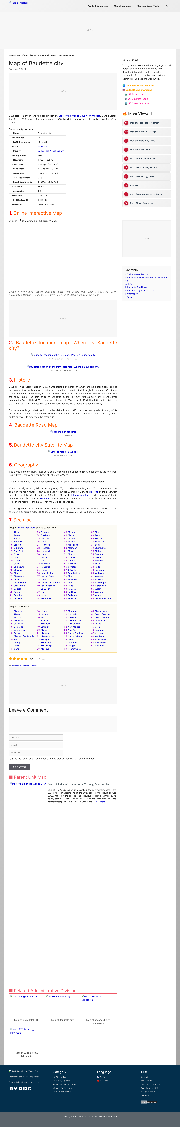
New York (73, 630)
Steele (98, 557)
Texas (98, 623)
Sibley (98, 551)
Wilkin (98, 589)
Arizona (17, 617)
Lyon (43, 595)
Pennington (74, 573)
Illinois (44, 611)
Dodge (17, 592)
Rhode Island (101, 611)
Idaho (16, 649)
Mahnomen (46, 598)
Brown (17, 554)
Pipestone (73, 579)
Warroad (93, 492)
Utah (97, 626)
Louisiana (46, 626)
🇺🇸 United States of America (137, 90)
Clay (16, 573)
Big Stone (18, 548)
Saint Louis (100, 541)
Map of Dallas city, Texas (142, 176)
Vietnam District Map (62, 1092)
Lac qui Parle (47, 576)
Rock (97, 535)
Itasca (44, 557)
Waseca (99, 579)
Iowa (43, 617)
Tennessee (100, 620)
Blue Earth (19, 551)
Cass (16, 563)
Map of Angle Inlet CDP (26, 1020)
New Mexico (74, 626)
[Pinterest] (29, 1089)
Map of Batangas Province (142, 158)
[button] (167, 6)
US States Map (59, 1077)
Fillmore (45, 532)
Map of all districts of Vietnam (144, 123)
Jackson (45, 560)
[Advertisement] (90, 30)
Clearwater (19, 576)
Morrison (72, 548)
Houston (45, 548)
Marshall (72, 532)
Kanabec (45, 563)
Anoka (17, 535)
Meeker (71, 541)
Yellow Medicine (103, 598)
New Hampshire (76, 620)
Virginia (99, 633)
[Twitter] (16, 1089)
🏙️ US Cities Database (137, 103)
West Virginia (101, 639)
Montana (72, 611)
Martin (71, 535)
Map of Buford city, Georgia (143, 132)
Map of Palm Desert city (141, 203)
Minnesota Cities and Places (60, 55)
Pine (70, 576)
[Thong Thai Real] (26, 5)
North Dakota (75, 636)
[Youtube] (20, 1089)
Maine (44, 630)
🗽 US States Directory (137, 94)
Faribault (18, 598)
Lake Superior (48, 585)
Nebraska (73, 614)
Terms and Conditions (150, 1084)
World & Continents (98, 6)
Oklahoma (73, 642)
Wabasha (99, 573)
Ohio (70, 639)
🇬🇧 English (101, 1077)
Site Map (145, 1095)
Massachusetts (48, 636)
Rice (97, 532)
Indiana (44, 614)
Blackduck (45, 498)
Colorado (18, 626)
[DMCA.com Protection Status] (149, 1103)
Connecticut (20, 630)
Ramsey (72, 589)
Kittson (44, 570)
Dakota (17, 589)
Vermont (99, 630)
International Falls (80, 495)
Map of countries (122, 6)
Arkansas (18, 620)
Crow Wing (19, 585)
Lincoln (44, 592)
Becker (17, 538)
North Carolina (75, 633)
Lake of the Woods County (73, 115)
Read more (100, 801)
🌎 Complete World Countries (138, 85)
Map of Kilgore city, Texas (142, 140)
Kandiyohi (46, 566)
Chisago (18, 570)
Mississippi (46, 645)
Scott (97, 544)
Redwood (72, 595)
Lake (43, 579)
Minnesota (94, 115)
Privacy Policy (147, 1081)
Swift (97, 563)
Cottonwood (20, 582)
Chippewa (19, 566)
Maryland (45, 633)
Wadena (99, 576)
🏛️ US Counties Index (136, 99)
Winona (99, 592)
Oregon (72, 645)
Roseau (99, 538)
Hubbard (45, 551)
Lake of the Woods (50, 582)
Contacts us (146, 1077)
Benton (17, 544)
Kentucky (45, 623)
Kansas (44, 620)
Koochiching (47, 573)
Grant (44, 541)
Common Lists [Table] (148, 6)
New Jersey (74, 623)
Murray (71, 554)
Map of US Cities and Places (30, 55)
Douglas (18, 595)
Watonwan (100, 585)
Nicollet (72, 557)
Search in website (148, 1092)
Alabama (18, 611)
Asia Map (134, 185)
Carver (17, 560)
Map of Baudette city (62, 1020)
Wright (98, 595)
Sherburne (100, 548)
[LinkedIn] (25, 1089)
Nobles (71, 560)
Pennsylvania (74, 649)
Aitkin (17, 532)
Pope (70, 585)
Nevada (72, 617)
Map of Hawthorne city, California (146, 194)
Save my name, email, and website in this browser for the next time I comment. (54, 758)
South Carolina (102, 614)
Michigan (45, 639)
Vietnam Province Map (62, 1088)
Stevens (99, 560)
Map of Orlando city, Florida (143, 167)
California (18, 623)
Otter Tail (72, 570)
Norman (72, 563)
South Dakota (102, 617)
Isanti (43, 554)
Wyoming (100, 645)
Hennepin (46, 544)
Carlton (17, 557)
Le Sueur (45, 589)
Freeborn (45, 535)
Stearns (99, 554)
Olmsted (72, 566)
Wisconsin (100, 642)
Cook (16, 579)
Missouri (45, 649)
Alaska (17, 614)
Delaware (18, 633)
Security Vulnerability (150, 1088)
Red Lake (72, 592)
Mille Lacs (73, 544)
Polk (70, 582)
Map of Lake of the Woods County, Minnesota (78, 784)
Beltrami (18, 541)
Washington (101, 582)
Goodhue (45, 538)
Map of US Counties (61, 1081)
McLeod (72, 538)
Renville (72, 598)
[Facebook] (11, 1089)
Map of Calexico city (140, 149)
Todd (97, 566)
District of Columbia (24, 636)
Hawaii (17, 645)
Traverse (99, 570)
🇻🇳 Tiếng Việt (102, 1081)
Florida (17, 639)
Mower (71, 551)
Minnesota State (26, 527)
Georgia (18, 642)
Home (12, 55)
